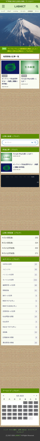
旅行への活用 (20, 295)
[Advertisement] (20, 112)
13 (15, 410)
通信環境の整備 (20, 342)
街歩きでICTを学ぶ (20, 327)
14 (20, 410)
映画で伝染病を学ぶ (20, 306)
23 (31, 414)
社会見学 (20, 322)
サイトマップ (32, 429)
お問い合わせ (22, 429)
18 (4, 414)
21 (20, 414)
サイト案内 (12, 429)
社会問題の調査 (20, 316)
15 (25, 410)
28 (20, 418)
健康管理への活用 (20, 285)
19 (9, 414)
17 (36, 410)
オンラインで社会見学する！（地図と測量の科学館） (9, 81)
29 (25, 418)
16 (31, 410)
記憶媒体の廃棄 (20, 337)
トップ (5, 429)
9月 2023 (20, 396)
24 (36, 414)
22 (25, 414)
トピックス (20, 269)
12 (9, 410)
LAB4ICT (18, 435)
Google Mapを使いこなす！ (23, 154)
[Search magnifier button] (35, 142)
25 (4, 418)
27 (15, 418)
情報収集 (20, 290)
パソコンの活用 (20, 274)
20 (15, 414)
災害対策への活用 (20, 311)
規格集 (20, 332)
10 (36, 406)
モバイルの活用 (20, 280)
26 (9, 418)
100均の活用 (20, 264)
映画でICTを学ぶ (20, 301)
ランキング (20, 432)
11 (4, 410)
